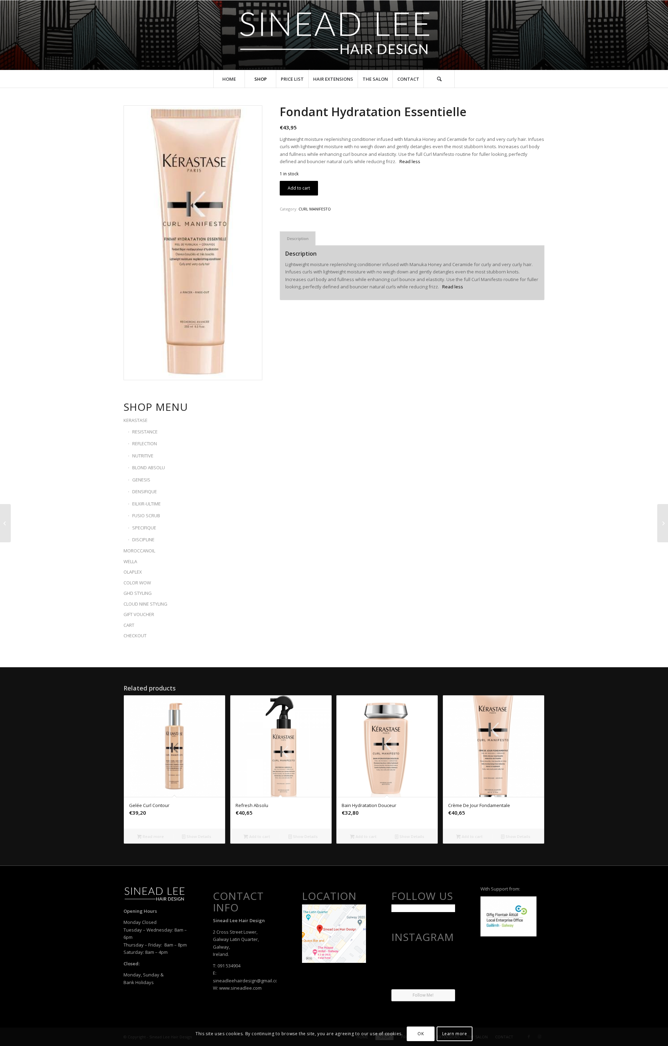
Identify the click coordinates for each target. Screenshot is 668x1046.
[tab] (298, 238)
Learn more (454, 1034)
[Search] (439, 79)
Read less (409, 161)
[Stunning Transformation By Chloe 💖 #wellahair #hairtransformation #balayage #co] (445, 978)
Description (298, 238)
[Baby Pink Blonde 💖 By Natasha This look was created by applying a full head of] (445, 955)
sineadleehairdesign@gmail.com (247, 980)
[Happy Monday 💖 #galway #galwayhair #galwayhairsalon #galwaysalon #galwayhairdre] (423, 956)
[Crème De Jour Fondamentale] (662, 523)
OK (421, 1034)
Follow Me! (423, 995)
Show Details (198, 836)
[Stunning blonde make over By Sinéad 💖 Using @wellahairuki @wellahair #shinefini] (423, 978)
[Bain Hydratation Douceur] (5, 523)
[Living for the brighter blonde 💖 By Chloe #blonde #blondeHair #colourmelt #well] (401, 955)
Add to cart (299, 188)
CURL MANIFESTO (315, 208)
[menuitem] (229, 79)
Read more (153, 836)
